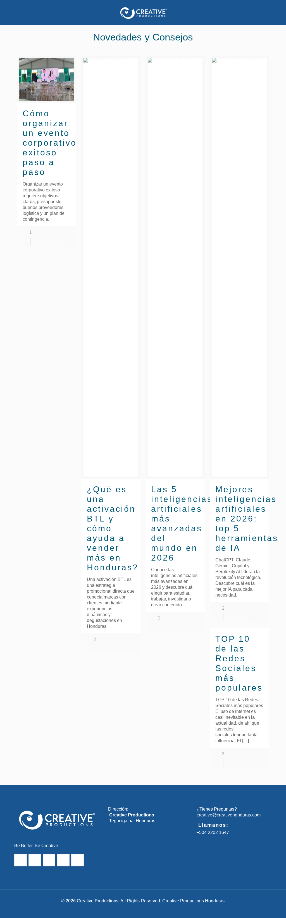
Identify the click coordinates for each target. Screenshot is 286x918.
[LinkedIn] (169, 909)
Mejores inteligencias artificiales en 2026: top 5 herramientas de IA (246, 518)
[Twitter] (139, 909)
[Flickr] (162, 909)
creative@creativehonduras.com (229, 815)
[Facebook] (124, 909)
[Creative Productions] (142, 12)
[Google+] (132, 909)
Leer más (62, 240)
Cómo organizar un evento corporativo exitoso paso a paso (50, 143)
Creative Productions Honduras (193, 900)
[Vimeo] (147, 909)
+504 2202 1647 (213, 832)
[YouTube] (154, 909)
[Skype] (117, 909)
